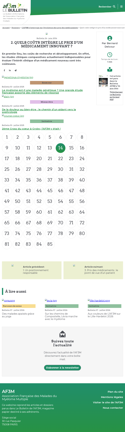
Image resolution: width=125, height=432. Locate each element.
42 (17, 190)
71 (71, 222)
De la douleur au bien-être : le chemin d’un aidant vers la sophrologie (39, 111)
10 (17, 147)
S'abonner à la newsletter (62, 367)
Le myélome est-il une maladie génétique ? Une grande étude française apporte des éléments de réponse (42, 91)
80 (82, 233)
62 (60, 212)
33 (6, 180)
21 (50, 158)
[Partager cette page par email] (15, 70)
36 (39, 180)
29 (49, 169)
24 (82, 158)
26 (17, 169)
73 (7, 233)
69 (49, 222)
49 (7, 201)
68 (39, 222)
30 (60, 169)
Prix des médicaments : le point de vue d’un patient (101, 271)
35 (28, 180)
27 (28, 169)
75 (28, 233)
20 (39, 158)
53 (49, 201)
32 (82, 169)
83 (28, 244)
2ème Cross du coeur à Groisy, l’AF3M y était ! (31, 128)
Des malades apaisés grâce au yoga (18, 315)
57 (7, 212)
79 (71, 233)
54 (60, 201)
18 (17, 158)
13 (50, 147)
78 (60, 233)
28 (39, 169)
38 (60, 180)
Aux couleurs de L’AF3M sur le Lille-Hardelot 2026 (104, 315)
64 (82, 212)
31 (71, 169)
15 (71, 147)
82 (17, 244)
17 (7, 158)
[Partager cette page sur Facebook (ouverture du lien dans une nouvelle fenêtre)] (4, 70)
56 (82, 201)
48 (82, 190)
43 (28, 190)
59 (28, 212)
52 (39, 201)
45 (49, 190)
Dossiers (16, 28)
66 (17, 222)
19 (28, 158)
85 (49, 244)
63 (71, 212)
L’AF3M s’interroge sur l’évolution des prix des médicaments (50, 28)
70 (60, 222)
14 (60, 147)
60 (39, 212)
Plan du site (115, 391)
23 (71, 158)
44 (39, 190)
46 (60, 190)
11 (28, 147)
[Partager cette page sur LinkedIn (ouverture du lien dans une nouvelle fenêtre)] (9, 70)
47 (71, 190)
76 (39, 233)
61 (50, 212)
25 (6, 169)
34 (17, 180)
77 (49, 233)
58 (17, 212)
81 (7, 244)
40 (82, 180)
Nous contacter (113, 407)
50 (17, 201)
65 (6, 222)
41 (7, 190)
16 (82, 147)
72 (82, 222)
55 (71, 201)
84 (39, 244)
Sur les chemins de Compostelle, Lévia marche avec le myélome (61, 316)
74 (17, 233)
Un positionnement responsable (36, 271)
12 (39, 147)
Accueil (6, 28)
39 (71, 180)
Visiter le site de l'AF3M (108, 402)
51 (28, 201)
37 (49, 180)
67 (28, 222)
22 (60, 158)
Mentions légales (112, 397)
